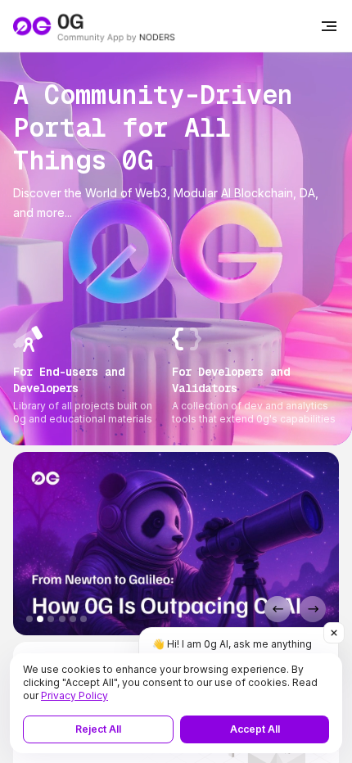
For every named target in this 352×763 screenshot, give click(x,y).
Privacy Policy (74, 695)
